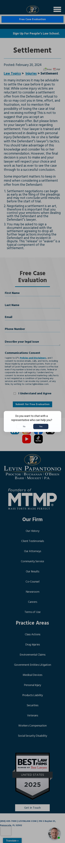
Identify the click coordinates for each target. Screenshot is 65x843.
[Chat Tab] (32, 421)
